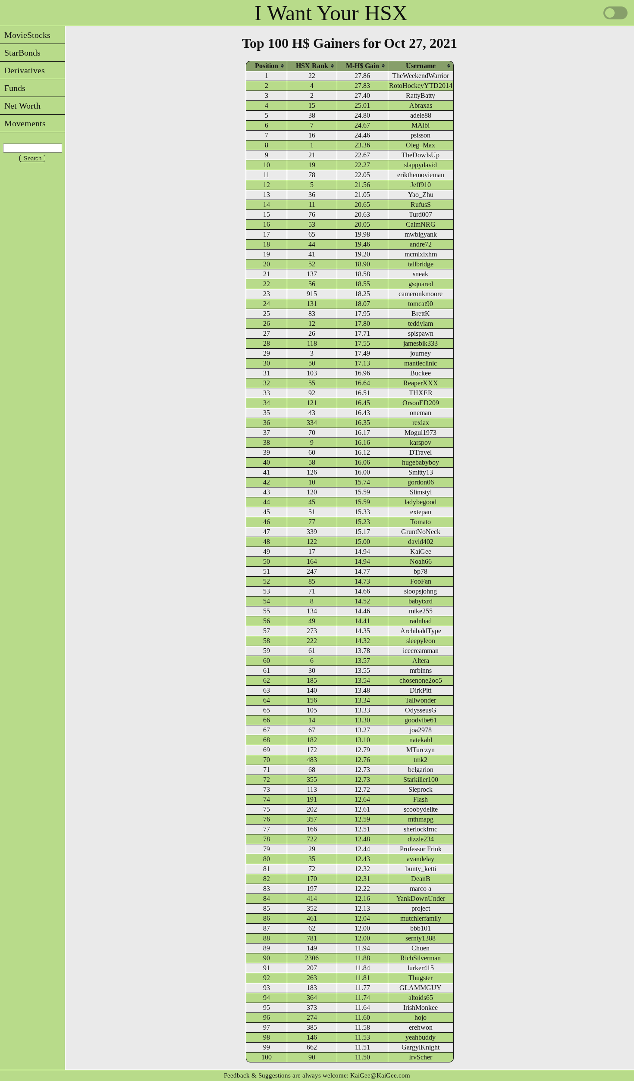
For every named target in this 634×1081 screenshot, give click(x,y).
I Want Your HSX (331, 13)
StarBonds (20, 52)
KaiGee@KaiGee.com (380, 1075)
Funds (12, 88)
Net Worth (20, 105)
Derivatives (22, 70)
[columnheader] (266, 66)
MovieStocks (25, 35)
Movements (23, 123)
